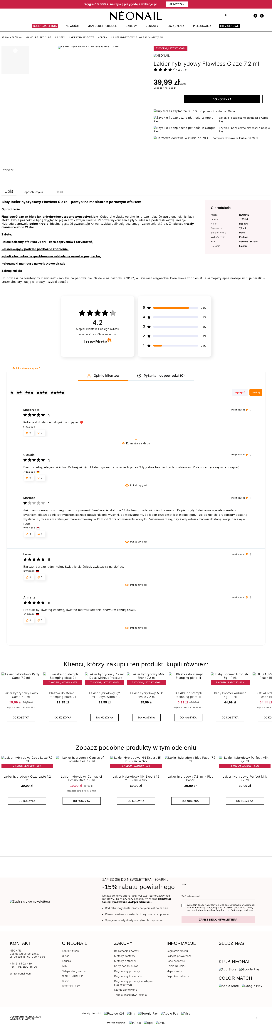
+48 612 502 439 (21, 963)
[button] (28, 4)
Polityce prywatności (242, 910)
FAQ (64, 965)
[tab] (8, 192)
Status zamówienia (125, 989)
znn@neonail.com (21, 973)
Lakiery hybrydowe (81, 37)
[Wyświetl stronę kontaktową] (18, 15)
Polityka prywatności (179, 955)
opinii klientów (97, 329)
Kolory (102, 37)
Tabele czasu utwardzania (130, 994)
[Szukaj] (241, 15)
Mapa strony (174, 971)
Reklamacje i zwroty (126, 950)
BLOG (65, 981)
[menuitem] (45, 28)
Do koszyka (222, 99)
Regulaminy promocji (127, 971)
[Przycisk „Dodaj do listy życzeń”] (266, 99)
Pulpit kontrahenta (178, 976)
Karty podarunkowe (126, 965)
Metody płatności (125, 960)
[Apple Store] (229, 985)
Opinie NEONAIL (177, 965)
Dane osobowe (176, 960)
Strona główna (11, 37)
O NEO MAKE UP (72, 976)
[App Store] (227, 969)
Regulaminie (222, 910)
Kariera (66, 960)
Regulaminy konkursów (128, 976)
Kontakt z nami (71, 950)
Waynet (29, 1019)
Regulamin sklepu (177, 950)
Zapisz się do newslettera (218, 919)
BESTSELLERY (71, 986)
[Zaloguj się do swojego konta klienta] (247, 15)
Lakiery (60, 37)
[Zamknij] (261, 4)
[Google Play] (249, 969)
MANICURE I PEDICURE (38, 37)
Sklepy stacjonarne (73, 971)
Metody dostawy (124, 955)
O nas (65, 955)
